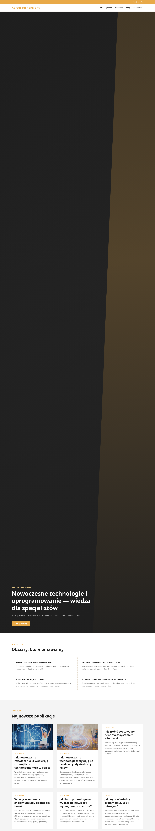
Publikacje (137, 7)
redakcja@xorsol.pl (136, 2)
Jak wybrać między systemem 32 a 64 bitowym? (117, 802)
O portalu (119, 7)
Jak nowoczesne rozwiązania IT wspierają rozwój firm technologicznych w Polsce (32, 762)
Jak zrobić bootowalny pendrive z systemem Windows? (120, 735)
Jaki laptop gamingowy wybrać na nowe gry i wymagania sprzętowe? (75, 802)
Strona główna (106, 7)
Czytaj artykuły (21, 623)
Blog (128, 7)
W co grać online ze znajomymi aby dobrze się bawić (32, 802)
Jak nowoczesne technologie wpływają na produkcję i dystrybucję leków (76, 762)
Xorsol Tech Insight (26, 8)
